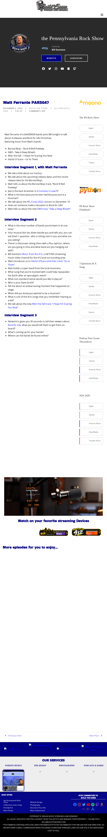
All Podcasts (61, 108)
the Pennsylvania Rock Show (72, 38)
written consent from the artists (42, 819)
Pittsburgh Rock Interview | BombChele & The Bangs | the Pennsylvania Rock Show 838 (27, 677)
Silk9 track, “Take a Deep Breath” (54, 208)
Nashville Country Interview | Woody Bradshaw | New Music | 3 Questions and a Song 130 (28, 632)
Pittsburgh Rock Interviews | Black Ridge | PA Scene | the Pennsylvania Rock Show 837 (27, 721)
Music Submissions (37, 810)
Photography (35, 805)
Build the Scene (38, 108)
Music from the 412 (32, 254)
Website (51, 58)
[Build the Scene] (52, 6)
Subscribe (76, 58)
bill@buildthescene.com (54, 822)
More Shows (8, 810)
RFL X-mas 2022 (35, 201)
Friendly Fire (8, 808)
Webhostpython (51, 825)
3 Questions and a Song (12, 805)
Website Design (36, 802)
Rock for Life (14, 325)
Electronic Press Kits (38, 808)
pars (5, 111)
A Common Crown (46, 191)
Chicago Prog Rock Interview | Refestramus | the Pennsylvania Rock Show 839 (26, 588)
